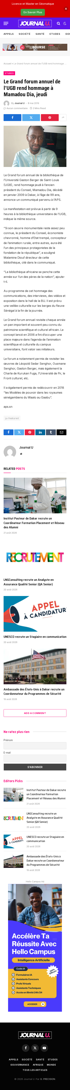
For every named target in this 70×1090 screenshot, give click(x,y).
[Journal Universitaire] (35, 23)
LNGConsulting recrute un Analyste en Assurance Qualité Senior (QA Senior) (29, 582)
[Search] (58, 23)
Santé (40, 33)
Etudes (55, 33)
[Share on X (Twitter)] (31, 117)
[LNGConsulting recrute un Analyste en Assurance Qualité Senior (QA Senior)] (35, 557)
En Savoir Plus (33, 12)
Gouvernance (19, 1064)
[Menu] (6, 23)
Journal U (20, 103)
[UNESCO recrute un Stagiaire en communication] (35, 614)
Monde (51, 1064)
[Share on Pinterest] (50, 117)
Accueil (7, 63)
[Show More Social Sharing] (63, 117)
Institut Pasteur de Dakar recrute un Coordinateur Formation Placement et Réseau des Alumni (34, 523)
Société (24, 33)
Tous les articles (35, 1070)
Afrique (38, 1064)
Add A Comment (35, 713)
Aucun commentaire (17, 108)
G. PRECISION (47, 1079)
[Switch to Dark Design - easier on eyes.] (64, 23)
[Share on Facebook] (12, 117)
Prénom (8, 740)
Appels (9, 33)
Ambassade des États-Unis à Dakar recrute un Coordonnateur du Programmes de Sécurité (34, 691)
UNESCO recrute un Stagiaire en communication (35, 636)
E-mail (7, 752)
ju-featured (12, 418)
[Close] (66, 9)
